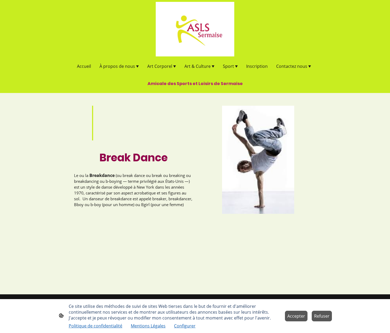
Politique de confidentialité (95, 326)
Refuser (322, 316)
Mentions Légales (148, 326)
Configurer (185, 326)
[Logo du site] (195, 29)
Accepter (296, 316)
